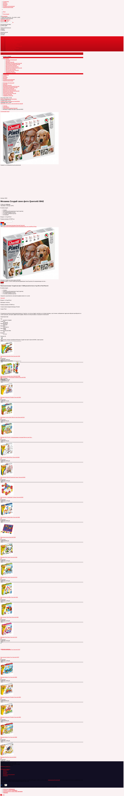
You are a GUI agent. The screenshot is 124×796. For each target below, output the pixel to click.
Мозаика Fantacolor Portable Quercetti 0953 (11, 697)
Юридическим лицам (8, 7)
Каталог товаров (7, 53)
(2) (1, 357)
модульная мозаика (17, 226)
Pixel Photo (33, 226)
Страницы (5, 73)
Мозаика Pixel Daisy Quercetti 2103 (9, 637)
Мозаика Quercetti (10, 40)
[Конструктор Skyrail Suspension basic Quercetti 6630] (7, 475)
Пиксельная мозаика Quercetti (13, 42)
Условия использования (9, 6)
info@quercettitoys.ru (5, 19)
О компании (6, 1)
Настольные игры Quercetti (12, 48)
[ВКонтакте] (1, 224)
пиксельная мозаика (8, 226)
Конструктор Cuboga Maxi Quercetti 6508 (10, 517)
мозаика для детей (26, 226)
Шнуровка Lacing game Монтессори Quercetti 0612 (13, 417)
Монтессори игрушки (11, 47)
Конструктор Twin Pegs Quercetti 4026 (9, 617)
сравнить (8, 388)
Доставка (5, 3)
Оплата (5, 2)
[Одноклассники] (3, 224)
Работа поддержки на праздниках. (9, 99)
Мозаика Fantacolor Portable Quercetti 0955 (11, 717)
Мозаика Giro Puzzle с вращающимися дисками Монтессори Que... (16, 437)
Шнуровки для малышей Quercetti (14, 41)
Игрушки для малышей (11, 38)
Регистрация (6, 14)
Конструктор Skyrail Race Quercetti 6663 (10, 457)
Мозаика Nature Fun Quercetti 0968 (9, 737)
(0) (1, 398)
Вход (4, 11)
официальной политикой (54, 780)
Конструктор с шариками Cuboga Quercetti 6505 (12, 497)
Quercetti (8, 39)
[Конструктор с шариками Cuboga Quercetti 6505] (7, 495)
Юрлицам (5, 775)
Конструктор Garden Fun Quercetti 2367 (10, 657)
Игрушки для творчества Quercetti (14, 46)
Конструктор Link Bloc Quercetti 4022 (9, 597)
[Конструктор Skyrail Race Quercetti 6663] (7, 455)
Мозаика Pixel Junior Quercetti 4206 (9, 557)
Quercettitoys (6, 36)
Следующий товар (5, 111)
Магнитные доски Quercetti (12, 45)
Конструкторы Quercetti (11, 43)
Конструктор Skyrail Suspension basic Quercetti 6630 (13, 477)
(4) (1, 658)
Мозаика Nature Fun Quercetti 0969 (9, 677)
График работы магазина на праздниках (10, 101)
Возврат (5, 5)
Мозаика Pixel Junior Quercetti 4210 (9, 577)
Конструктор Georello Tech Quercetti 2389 (10, 376)
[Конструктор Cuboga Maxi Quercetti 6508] (7, 515)
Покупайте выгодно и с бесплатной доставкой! (12, 103)
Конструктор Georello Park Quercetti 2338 (10, 356)
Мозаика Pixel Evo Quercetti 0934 (8, 757)
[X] (5, 224)
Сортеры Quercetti (10, 49)
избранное (3, 388)
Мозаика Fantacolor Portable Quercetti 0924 (11, 397)
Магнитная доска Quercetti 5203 (8, 537)
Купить (2, 222)
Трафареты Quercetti (11, 50)
